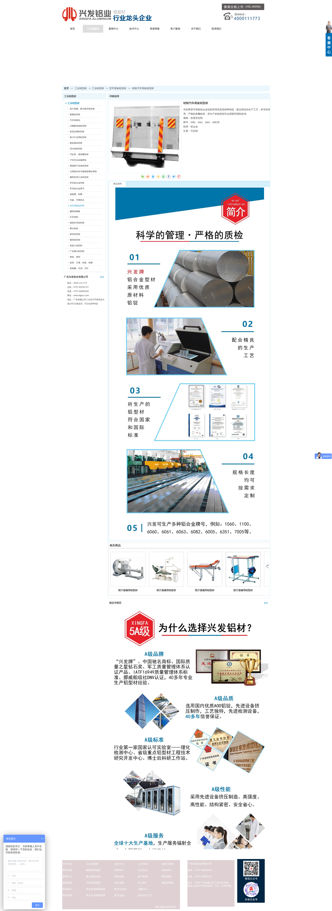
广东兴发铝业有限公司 (76, 277)
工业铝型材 (81, 88)
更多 (102, 277)
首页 (66, 88)
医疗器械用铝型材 (128, 590)
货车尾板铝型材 (117, 88)
